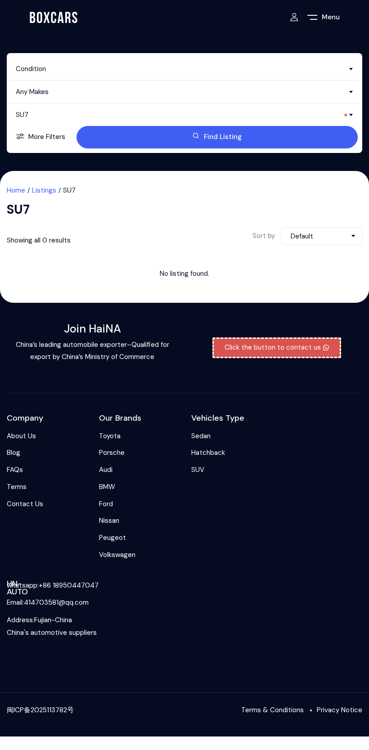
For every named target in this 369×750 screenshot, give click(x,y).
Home (16, 190)
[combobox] (184, 69)
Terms (17, 486)
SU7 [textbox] (182, 114)
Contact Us (25, 503)
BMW (107, 486)
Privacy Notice (339, 709)
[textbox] (184, 69)
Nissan (109, 520)
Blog (13, 452)
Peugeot (112, 537)
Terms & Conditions (272, 709)
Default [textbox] (302, 236)
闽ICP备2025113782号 (40, 709)
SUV (197, 469)
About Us (21, 435)
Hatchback (208, 452)
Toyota (110, 435)
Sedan (201, 435)
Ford (106, 503)
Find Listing (223, 136)
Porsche (112, 452)
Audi (105, 469)
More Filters (46, 136)
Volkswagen (117, 554)
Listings (44, 190)
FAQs (15, 469)
